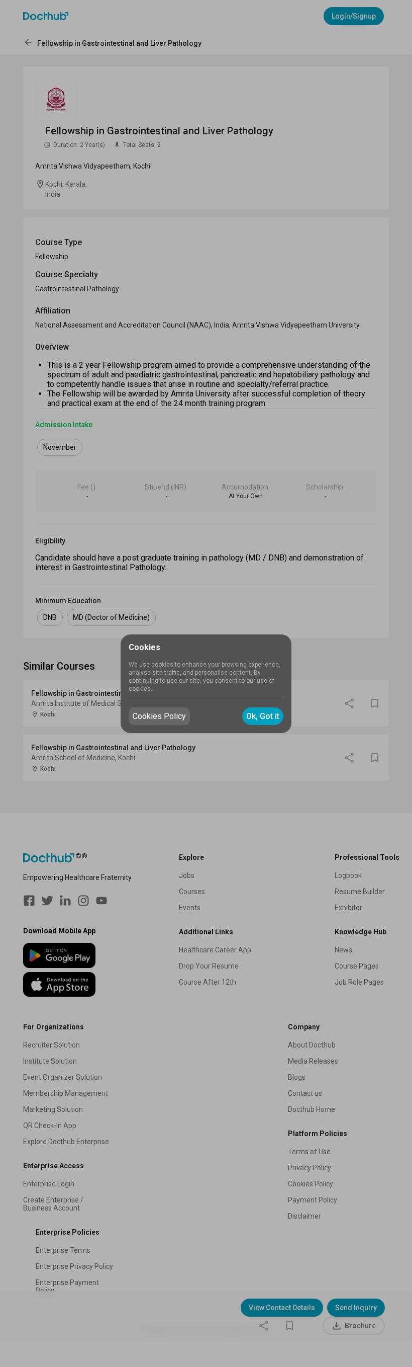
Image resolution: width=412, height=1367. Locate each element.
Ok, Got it (262, 716)
